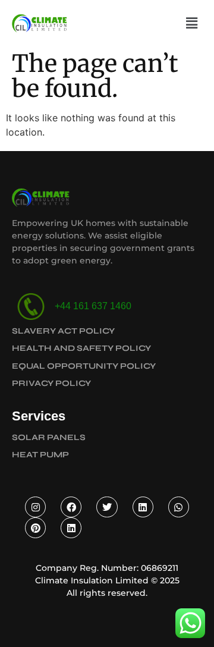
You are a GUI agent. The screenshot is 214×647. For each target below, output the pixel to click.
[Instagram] (35, 507)
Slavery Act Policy (63, 331)
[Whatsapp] (178, 507)
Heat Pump (40, 455)
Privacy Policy (51, 383)
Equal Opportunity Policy (84, 366)
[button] (192, 23)
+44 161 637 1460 (90, 306)
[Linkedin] (143, 507)
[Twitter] (106, 507)
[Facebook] (71, 507)
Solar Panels (49, 437)
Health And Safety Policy (81, 348)
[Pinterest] (35, 527)
